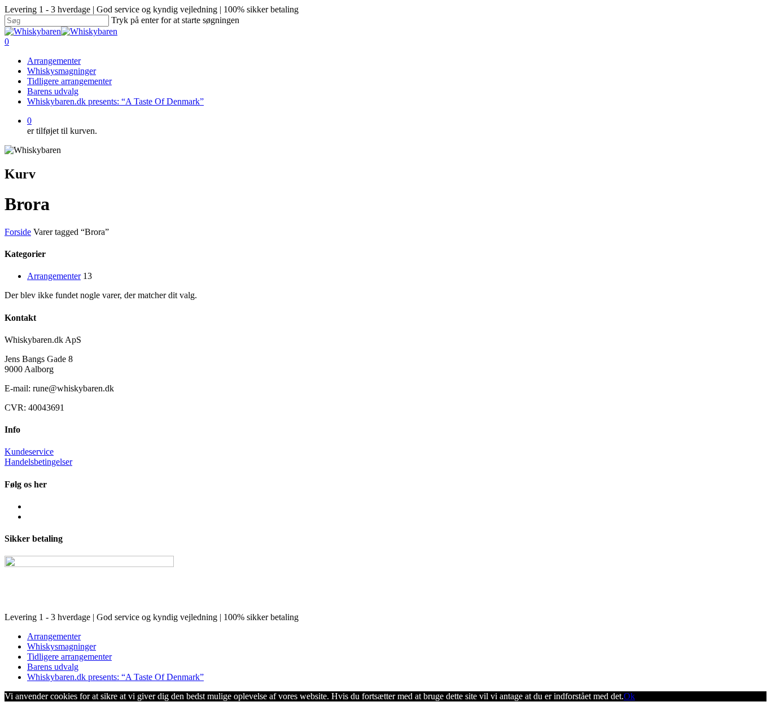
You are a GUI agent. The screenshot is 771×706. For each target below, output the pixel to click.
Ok (629, 696)
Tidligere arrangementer (69, 81)
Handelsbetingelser (38, 462)
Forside (18, 232)
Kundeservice (29, 451)
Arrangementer (54, 61)
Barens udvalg (52, 91)
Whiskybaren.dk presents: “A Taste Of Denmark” (115, 101)
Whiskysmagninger (61, 71)
